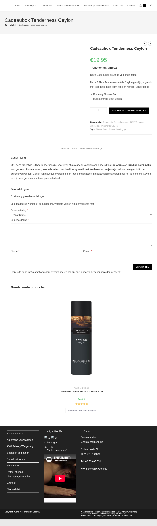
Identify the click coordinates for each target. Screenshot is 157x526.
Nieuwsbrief (13, 489)
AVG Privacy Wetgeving (20, 446)
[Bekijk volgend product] (150, 43)
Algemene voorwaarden (20, 440)
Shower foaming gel (117, 129)
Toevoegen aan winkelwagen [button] (81, 410)
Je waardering (19, 210)
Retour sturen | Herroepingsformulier (96, 515)
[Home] (6, 25)
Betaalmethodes (16, 459)
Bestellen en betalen (18, 453)
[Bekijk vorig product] (145, 43)
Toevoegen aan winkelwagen (129, 111)
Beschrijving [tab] (69, 148)
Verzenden (13, 465)
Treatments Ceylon (109, 126)
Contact (11, 483)
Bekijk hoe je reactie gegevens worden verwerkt (94, 272)
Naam (15, 251)
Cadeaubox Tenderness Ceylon (33, 25)
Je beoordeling (20, 219)
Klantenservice (15, 433)
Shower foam (101, 129)
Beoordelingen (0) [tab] (91, 148)
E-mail (87, 251)
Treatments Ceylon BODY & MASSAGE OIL (81, 391)
